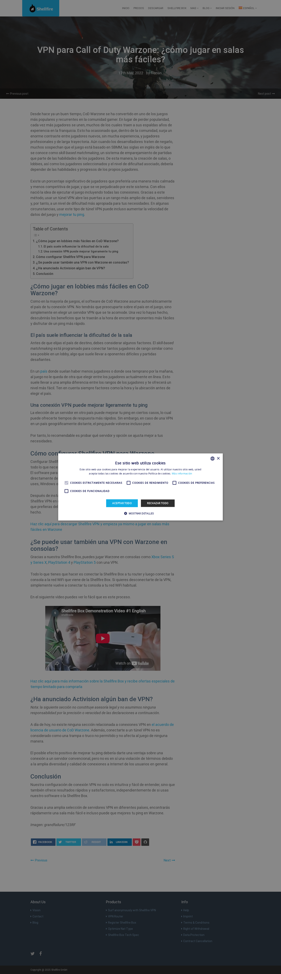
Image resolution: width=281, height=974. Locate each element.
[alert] (140, 487)
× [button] (218, 458)
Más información (182, 473)
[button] (140, 513)
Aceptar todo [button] (122, 503)
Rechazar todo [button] (157, 503)
